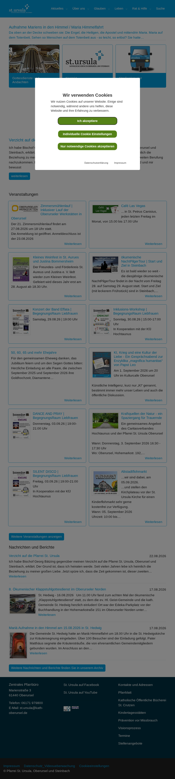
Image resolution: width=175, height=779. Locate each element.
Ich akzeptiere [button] (87, 121)
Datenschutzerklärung (96, 162)
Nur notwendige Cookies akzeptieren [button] (87, 146)
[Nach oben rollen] (167, 771)
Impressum (120, 162)
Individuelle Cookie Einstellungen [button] (87, 134)
